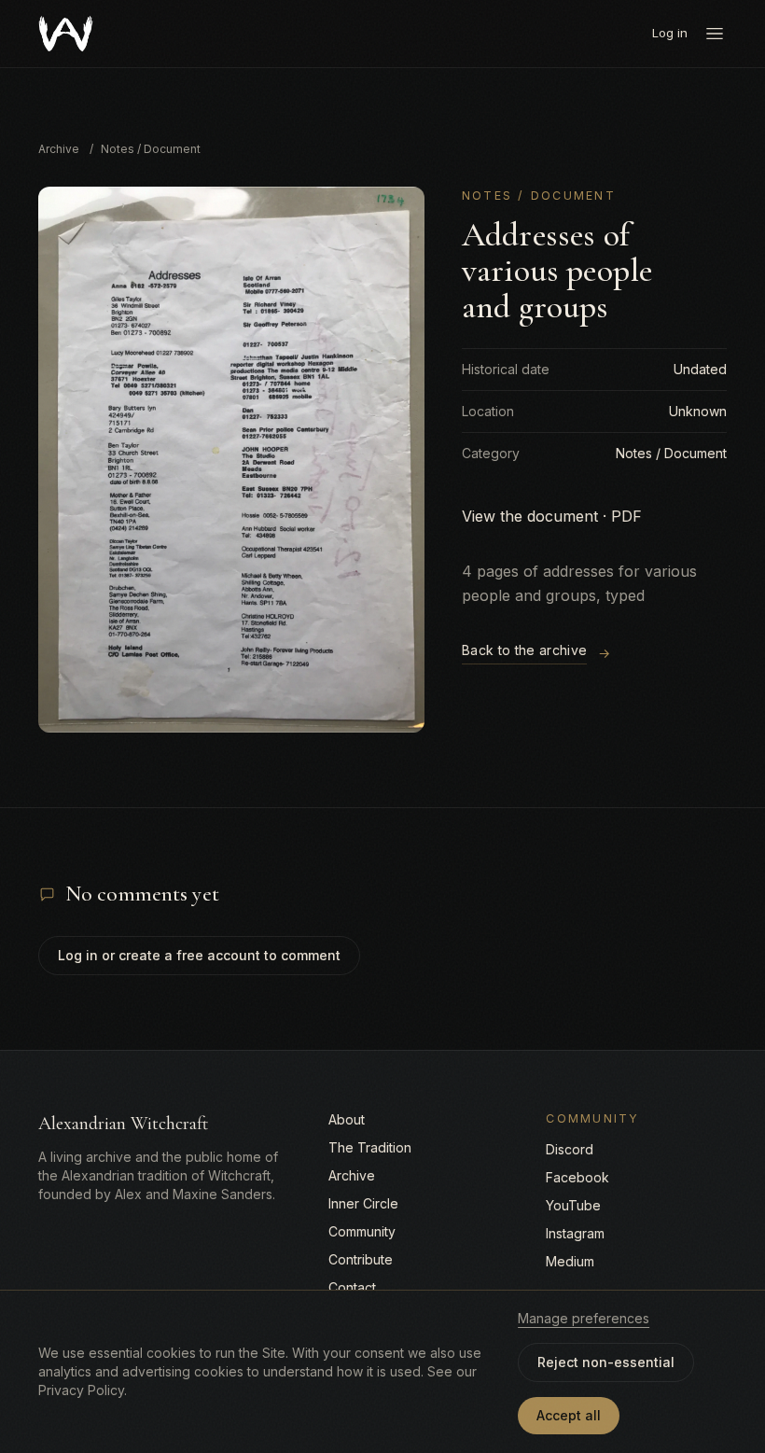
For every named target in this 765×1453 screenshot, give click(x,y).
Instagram (575, 1233)
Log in (670, 32)
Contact (352, 1287)
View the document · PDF (552, 516)
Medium (570, 1261)
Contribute (360, 1259)
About (346, 1119)
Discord (569, 1149)
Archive (58, 149)
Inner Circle (363, 1203)
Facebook (577, 1177)
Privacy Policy (81, 1390)
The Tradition (369, 1147)
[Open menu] (714, 33)
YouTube (573, 1205)
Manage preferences (583, 1318)
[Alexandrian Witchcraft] (65, 33)
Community (362, 1231)
